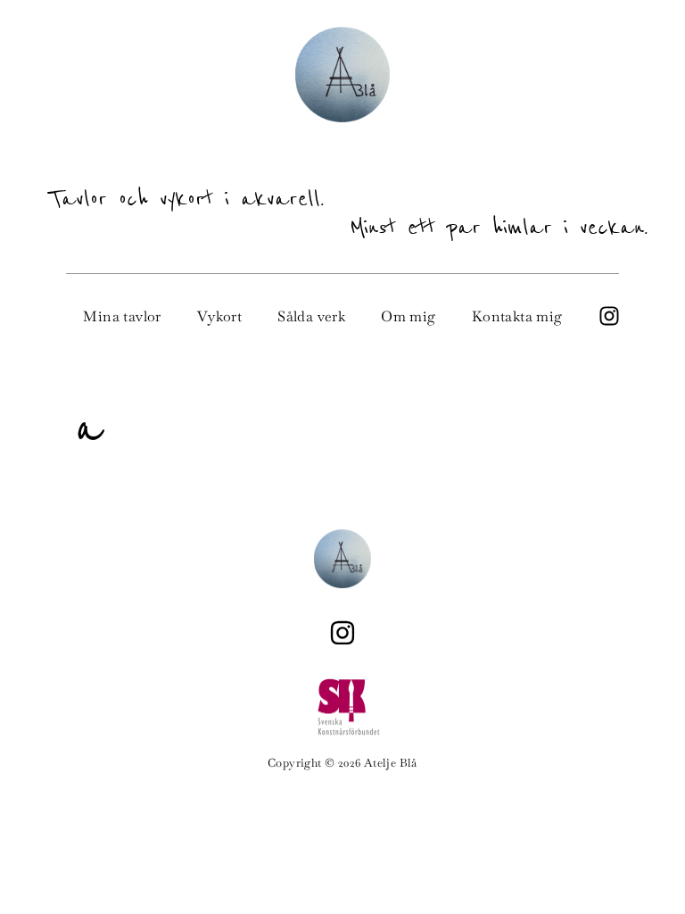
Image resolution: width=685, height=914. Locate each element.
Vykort (219, 316)
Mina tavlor (122, 316)
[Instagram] (342, 633)
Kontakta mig (517, 316)
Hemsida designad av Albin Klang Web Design (342, 813)
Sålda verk (311, 316)
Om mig (408, 316)
